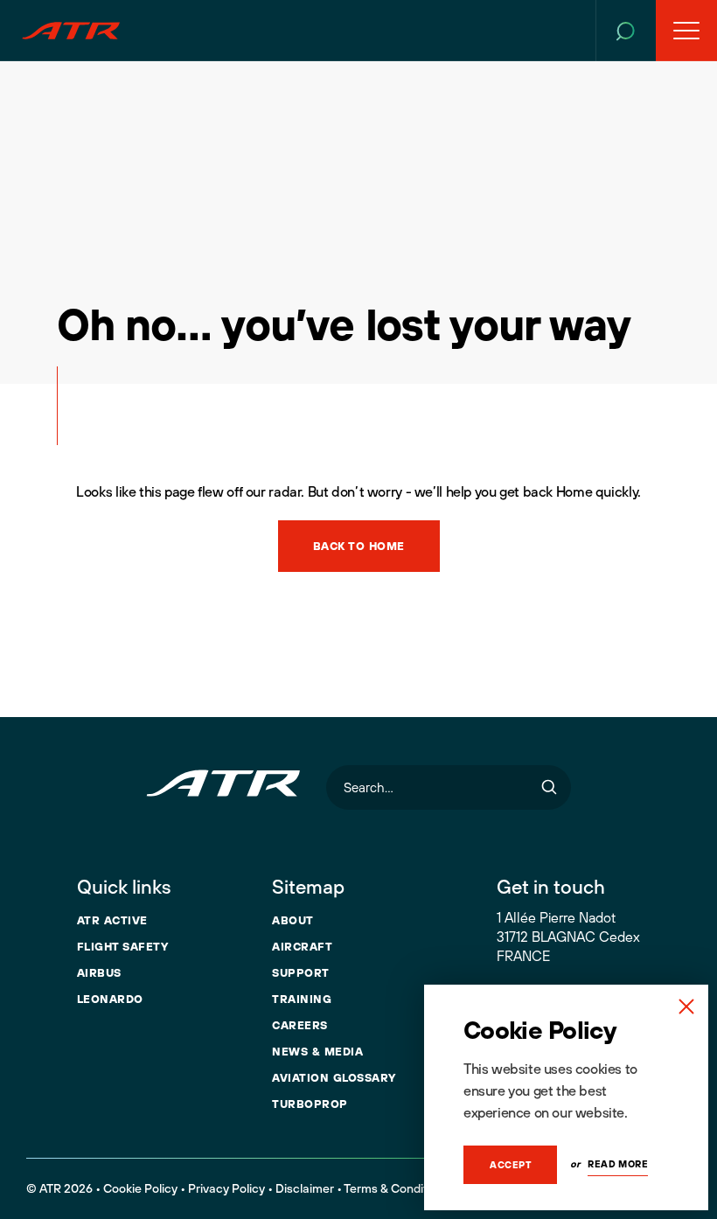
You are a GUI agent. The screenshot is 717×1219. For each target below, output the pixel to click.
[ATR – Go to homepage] (71, 30)
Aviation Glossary (334, 1077)
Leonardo (110, 999)
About (293, 920)
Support (301, 972)
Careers (300, 1025)
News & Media (317, 1051)
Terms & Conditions (397, 1188)
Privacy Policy (226, 1188)
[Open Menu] (686, 30)
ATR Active (112, 920)
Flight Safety (123, 946)
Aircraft (302, 946)
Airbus (99, 972)
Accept (510, 1165)
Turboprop (310, 1104)
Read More (618, 1164)
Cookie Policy (140, 1188)
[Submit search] (549, 787)
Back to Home (359, 546)
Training (301, 999)
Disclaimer (304, 1188)
